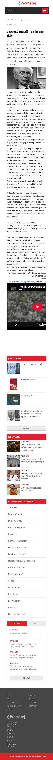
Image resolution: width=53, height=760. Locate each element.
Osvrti (9, 699)
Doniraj (10, 740)
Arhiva (26, 428)
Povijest (32, 695)
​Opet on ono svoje (18, 633)
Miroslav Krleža (15, 521)
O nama (10, 730)
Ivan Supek (13, 594)
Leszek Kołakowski (17, 614)
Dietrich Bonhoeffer (17, 541)
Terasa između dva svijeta (33, 364)
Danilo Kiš (12, 607)
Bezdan (17, 623)
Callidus (44, 756)
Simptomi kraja (28, 380)
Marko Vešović (15, 587)
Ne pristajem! (27, 395)
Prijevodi (32, 702)
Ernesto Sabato (15, 514)
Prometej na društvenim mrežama (12, 724)
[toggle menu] (45, 10)
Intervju (32, 699)
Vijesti (12, 19)
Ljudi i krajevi (12, 702)
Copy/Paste (33, 706)
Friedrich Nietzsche (17, 547)
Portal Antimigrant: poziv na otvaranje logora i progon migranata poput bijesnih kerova (25, 658)
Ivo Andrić (12, 534)
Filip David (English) (17, 554)
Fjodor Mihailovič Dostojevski (21, 561)
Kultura (10, 709)
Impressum (11, 733)
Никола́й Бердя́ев (16, 527)
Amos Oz (12, 507)
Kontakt (10, 737)
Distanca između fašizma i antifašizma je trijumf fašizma (33, 476)
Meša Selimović (15, 574)
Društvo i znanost (14, 706)
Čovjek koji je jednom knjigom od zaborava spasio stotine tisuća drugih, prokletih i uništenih (31, 416)
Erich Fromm (14, 601)
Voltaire (12, 581)
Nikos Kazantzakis (17, 567)
